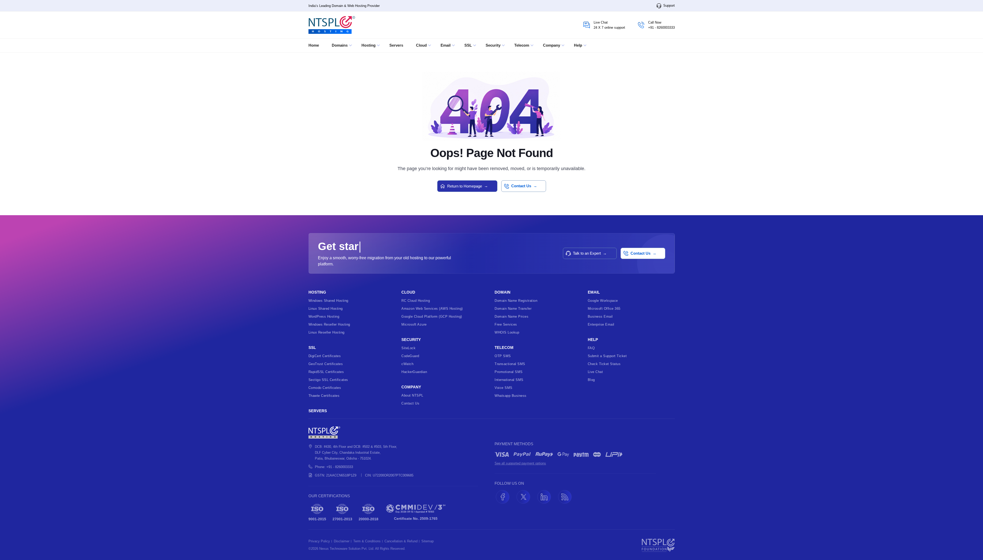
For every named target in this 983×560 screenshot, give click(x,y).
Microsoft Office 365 (604, 308)
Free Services (506, 324)
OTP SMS (503, 356)
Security (493, 45)
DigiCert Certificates (324, 356)
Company (552, 45)
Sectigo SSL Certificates (328, 380)
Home (313, 45)
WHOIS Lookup (507, 332)
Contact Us (410, 403)
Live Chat (595, 372)
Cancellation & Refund (401, 541)
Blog (591, 380)
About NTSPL (412, 395)
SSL (468, 45)
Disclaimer (341, 541)
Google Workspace (603, 301)
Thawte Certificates (324, 396)
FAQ (591, 348)
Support (668, 5)
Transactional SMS (510, 364)
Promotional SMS (509, 372)
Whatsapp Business (511, 396)
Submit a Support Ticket (607, 356)
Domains (340, 45)
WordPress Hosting (323, 316)
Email (446, 45)
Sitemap (427, 541)
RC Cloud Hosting (415, 301)
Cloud (422, 45)
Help (578, 45)
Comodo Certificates (324, 388)
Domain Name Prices (511, 316)
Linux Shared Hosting (325, 308)
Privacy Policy (319, 541)
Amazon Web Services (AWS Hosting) (432, 308)
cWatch (407, 364)
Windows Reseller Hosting (329, 324)
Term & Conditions (367, 541)
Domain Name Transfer (513, 308)
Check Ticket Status (604, 364)
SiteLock (408, 348)
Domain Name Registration (516, 301)
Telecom (522, 45)
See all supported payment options (520, 463)
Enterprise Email (601, 324)
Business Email (600, 316)
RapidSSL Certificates (326, 372)
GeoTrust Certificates (325, 364)
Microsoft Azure (414, 324)
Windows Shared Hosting (328, 301)
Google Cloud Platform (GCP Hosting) (431, 316)
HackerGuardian (414, 372)
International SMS (509, 380)
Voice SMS (503, 388)
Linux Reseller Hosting (326, 332)
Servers (396, 45)
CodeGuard (410, 356)
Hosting (369, 45)
